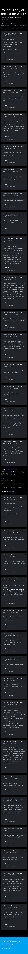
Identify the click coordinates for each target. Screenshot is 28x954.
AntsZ (13, 169)
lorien (12, 364)
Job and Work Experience (8, 23)
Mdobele (13, 214)
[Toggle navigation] (3, 2)
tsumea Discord (7, 947)
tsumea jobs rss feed (8, 945)
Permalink (22, 33)
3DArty (13, 90)
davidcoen (14, 334)
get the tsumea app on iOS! (10, 943)
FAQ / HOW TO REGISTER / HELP (12, 941)
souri (12, 114)
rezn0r (13, 33)
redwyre (13, 193)
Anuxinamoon (15, 312)
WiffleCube (12, 17)
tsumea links (6, 948)
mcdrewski (14, 146)
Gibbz (13, 441)
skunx (13, 66)
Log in (7, 57)
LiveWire (13, 277)
